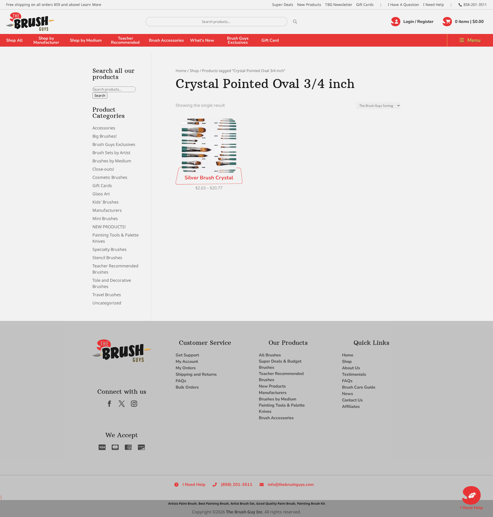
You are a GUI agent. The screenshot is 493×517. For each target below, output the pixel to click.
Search (99, 95)
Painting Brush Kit (311, 503)
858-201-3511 (475, 4)
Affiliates (351, 406)
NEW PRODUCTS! (109, 227)
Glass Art (101, 194)
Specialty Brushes (109, 249)
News (347, 394)
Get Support (187, 355)
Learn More (91, 4)
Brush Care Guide (358, 387)
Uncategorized (106, 303)
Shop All (14, 40)
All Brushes (270, 355)
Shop (194, 70)
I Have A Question (403, 4)
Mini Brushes (105, 218)
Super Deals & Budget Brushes (280, 364)
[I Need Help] (471, 495)
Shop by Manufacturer (46, 40)
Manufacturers (107, 210)
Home (181, 70)
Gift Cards (365, 4)
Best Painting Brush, (214, 503)
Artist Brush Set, (243, 503)
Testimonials (354, 374)
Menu (474, 40)
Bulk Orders (187, 387)
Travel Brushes (106, 294)
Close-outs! (103, 169)
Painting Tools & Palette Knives (282, 408)
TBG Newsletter (338, 4)
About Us (351, 368)
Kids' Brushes (105, 202)
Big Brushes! (104, 136)
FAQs (181, 381)
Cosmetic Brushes (109, 177)
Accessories (103, 128)
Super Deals (282, 4)
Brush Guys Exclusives (238, 40)
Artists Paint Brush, (182, 503)
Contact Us (352, 400)
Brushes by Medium (111, 161)
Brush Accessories (166, 40)
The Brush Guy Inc (244, 512)
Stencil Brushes (107, 257)
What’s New (202, 40)
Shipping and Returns (196, 374)
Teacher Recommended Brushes (281, 377)
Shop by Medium (86, 40)
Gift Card (270, 40)
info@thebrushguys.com (291, 484)
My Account (187, 361)
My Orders (186, 368)
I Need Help (433, 4)
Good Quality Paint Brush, (276, 503)
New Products (309, 4)
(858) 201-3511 (236, 484)
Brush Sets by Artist (111, 152)
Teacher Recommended (125, 40)
